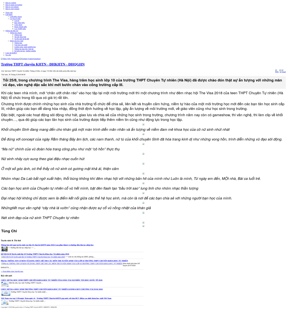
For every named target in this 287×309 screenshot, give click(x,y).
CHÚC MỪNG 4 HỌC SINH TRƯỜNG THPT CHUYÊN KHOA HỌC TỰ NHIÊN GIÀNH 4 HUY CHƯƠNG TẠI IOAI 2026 (52, 289)
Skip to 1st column (12, 7)
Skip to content (10, 3)
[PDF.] (277, 72)
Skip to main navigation (13, 5)
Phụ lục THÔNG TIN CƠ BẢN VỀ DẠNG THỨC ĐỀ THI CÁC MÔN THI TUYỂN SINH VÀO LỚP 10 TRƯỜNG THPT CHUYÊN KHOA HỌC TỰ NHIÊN (64, 261)
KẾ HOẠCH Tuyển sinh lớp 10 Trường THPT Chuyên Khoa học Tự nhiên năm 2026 (35, 254)
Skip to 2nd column (12, 9)
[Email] (284, 72)
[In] (280, 72)
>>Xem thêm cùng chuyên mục (12, 271)
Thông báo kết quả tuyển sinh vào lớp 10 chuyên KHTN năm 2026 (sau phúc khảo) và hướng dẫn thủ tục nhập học (47, 245)
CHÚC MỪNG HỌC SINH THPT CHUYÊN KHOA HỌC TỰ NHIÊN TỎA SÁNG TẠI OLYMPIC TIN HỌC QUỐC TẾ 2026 (51, 280)
